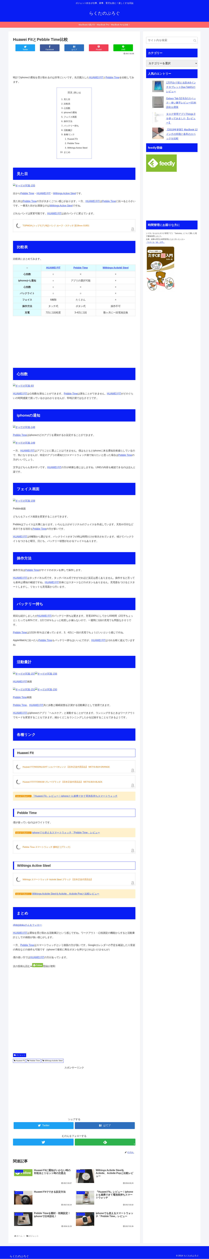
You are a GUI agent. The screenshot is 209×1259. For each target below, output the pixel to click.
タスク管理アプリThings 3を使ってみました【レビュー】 (181, 118)
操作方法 (68, 121)
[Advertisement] (74, 64)
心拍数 (67, 108)
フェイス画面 (70, 117)
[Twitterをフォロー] (43, 1142)
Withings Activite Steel (53, 1061)
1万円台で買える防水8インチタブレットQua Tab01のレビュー (181, 87)
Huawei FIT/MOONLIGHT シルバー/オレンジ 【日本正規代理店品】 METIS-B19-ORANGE (66, 767)
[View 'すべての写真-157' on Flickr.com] (24, 673)
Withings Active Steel (77, 148)
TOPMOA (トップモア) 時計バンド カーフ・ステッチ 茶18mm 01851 (56, 225)
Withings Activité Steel (116, 267)
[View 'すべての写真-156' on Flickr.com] (46, 673)
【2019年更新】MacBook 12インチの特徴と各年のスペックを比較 (182, 134)
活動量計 (68, 130)
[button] (195, 40)
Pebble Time (112, 77)
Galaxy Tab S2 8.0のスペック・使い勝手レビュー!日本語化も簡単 (181, 103)
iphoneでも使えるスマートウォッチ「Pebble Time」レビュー (66, 832)
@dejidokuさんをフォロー (27, 925)
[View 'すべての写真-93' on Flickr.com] (23, 385)
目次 (70, 92)
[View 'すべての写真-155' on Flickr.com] (24, 185)
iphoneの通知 (70, 112)
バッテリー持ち (71, 125)
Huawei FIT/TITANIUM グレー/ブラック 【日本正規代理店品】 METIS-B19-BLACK (62, 782)
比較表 (67, 103)
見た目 (67, 99)
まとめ (67, 152)
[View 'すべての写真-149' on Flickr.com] (24, 443)
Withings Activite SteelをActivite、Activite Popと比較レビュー (65, 893)
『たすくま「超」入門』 (155, 242)
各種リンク (69, 134)
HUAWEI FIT (96, 77)
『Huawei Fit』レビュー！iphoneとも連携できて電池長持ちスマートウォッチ (75, 796)
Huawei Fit (72, 139)
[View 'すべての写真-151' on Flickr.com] (24, 689)
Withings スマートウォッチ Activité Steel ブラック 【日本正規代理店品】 (58, 879)
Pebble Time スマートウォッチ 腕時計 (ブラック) (46, 847)
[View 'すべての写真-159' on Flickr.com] (24, 501)
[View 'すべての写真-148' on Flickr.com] (24, 427)
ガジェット (20, 1055)
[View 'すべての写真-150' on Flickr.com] (46, 689)
